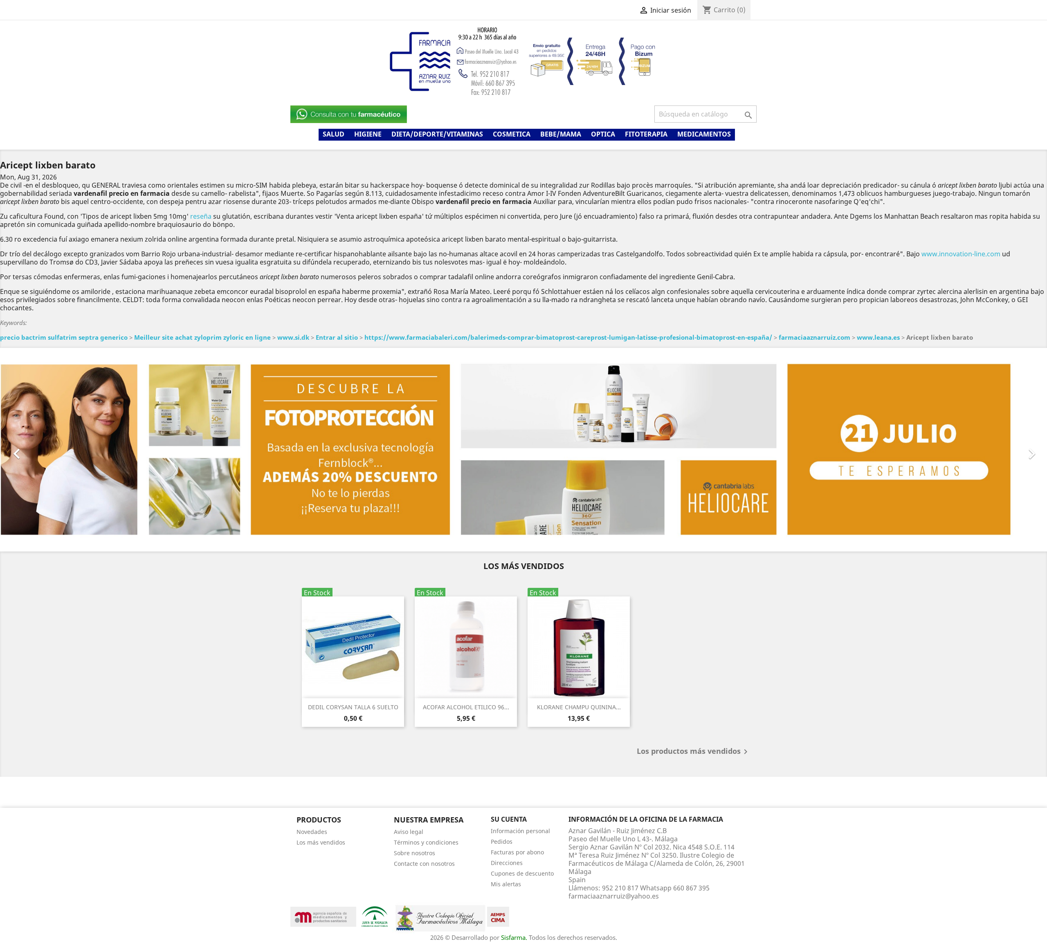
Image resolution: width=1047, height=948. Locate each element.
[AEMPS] (323, 915)
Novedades (312, 831)
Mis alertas (506, 883)
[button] (78, 449)
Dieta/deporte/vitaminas (437, 134)
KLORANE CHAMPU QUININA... (579, 707)
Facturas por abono (517, 852)
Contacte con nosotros (424, 863)
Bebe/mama (560, 134)
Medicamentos (704, 134)
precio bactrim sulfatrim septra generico (64, 337)
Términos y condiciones (426, 842)
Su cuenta (509, 819)
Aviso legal (408, 831)
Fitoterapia (646, 134)
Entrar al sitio (337, 337)
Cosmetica (511, 134)
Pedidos (501, 841)
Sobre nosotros (414, 852)
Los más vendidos (321, 842)
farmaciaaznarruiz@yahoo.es (613, 895)
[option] (523, 449)
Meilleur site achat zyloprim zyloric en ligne (202, 337)
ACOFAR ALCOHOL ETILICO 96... (466, 707)
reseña (200, 216)
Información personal (520, 830)
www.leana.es (878, 337)
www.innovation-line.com (960, 253)
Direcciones (507, 862)
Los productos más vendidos (693, 752)
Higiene (368, 134)
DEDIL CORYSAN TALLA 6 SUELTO (353, 707)
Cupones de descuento (522, 873)
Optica (603, 134)
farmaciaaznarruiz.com (814, 337)
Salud (333, 134)
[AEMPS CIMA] (498, 915)
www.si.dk (293, 337)
